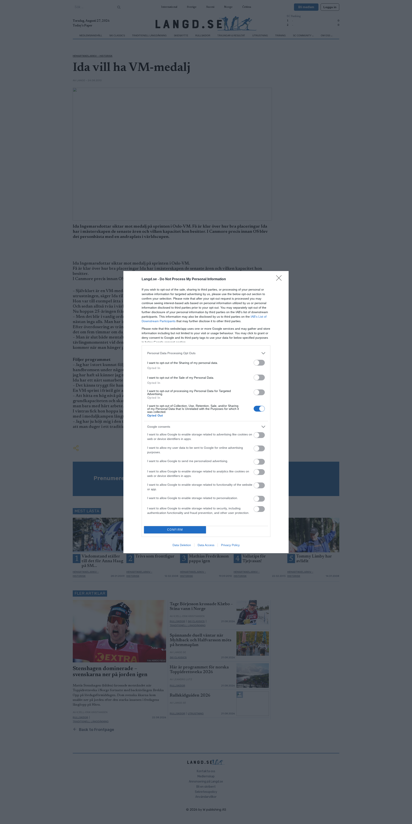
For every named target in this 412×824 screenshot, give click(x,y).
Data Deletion (182, 545)
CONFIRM (175, 529)
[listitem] (206, 353)
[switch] (259, 363)
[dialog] (206, 412)
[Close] (280, 279)
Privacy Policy (230, 545)
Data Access (206, 545)
